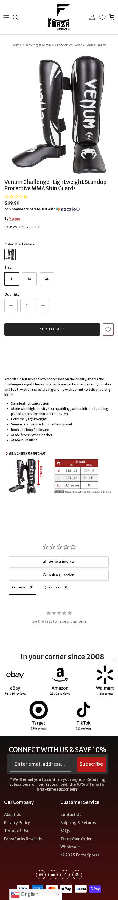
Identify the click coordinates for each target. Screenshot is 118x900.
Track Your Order (76, 838)
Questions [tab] (52, 587)
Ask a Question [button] (61, 574)
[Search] (18, 17)
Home (16, 45)
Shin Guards (96, 45)
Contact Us (70, 814)
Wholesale (70, 846)
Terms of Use (16, 830)
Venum (14, 218)
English (29, 894)
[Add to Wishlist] (108, 329)
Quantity (11, 294)
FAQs (65, 830)
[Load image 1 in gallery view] (59, 115)
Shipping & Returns (78, 822)
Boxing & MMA (38, 45)
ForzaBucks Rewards (23, 838)
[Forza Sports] (59, 17)
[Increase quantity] (42, 305)
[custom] (41, 874)
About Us (12, 814)
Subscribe (91, 764)
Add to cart (52, 329)
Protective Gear (68, 45)
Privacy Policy (17, 822)
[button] (59, 209)
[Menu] (6, 17)
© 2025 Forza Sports (79, 855)
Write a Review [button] (62, 561)
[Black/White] (9, 254)
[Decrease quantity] (11, 305)
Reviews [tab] (18, 587)
